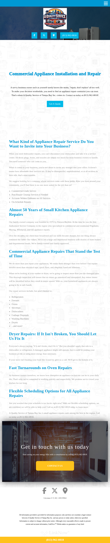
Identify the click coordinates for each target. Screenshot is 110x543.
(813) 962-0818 (69, 35)
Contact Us (55, 466)
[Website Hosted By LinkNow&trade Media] (55, 534)
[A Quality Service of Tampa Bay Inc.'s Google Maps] (54, 35)
